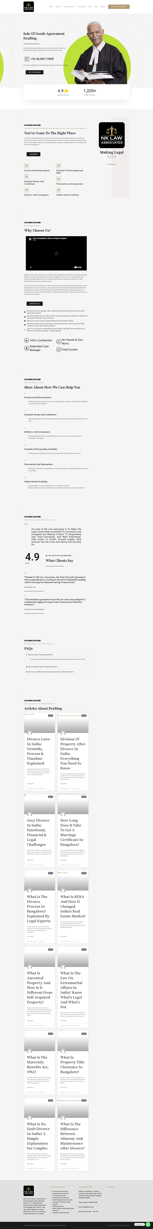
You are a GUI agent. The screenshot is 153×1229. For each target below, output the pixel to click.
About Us (58, 7)
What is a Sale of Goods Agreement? (40, 655)
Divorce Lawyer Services (60, 1191)
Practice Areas (68, 7)
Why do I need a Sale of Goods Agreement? (42, 667)
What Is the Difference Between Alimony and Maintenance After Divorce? (72, 1136)
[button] (119, 7)
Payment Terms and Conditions (34, 182)
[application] (74, 7)
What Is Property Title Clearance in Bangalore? (72, 1064)
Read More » (30, 783)
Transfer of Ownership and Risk (69, 171)
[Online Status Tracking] (58, 190)
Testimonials (82, 7)
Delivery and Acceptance (36, 195)
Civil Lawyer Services (59, 1195)
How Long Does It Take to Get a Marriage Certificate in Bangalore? (71, 832)
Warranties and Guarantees (69, 184)
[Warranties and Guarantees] (58, 179)
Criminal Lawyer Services (60, 1193)
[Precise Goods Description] (26, 165)
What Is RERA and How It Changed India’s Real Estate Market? (73, 906)
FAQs (90, 7)
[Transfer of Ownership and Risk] (58, 165)
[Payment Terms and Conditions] (26, 176)
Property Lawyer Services (61, 1198)
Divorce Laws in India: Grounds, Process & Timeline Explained (38, 751)
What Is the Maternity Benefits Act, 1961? (38, 1064)
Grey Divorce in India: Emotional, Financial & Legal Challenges (38, 832)
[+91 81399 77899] (27, 59)
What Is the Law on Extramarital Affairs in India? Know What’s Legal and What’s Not (71, 990)
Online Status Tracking (67, 195)
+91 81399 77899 (42, 59)
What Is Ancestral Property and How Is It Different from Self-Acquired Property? (39, 988)
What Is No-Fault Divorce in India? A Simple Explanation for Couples (38, 1136)
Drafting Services (58, 1206)
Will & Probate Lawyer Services (62, 1200)
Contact (102, 7)
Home (51, 7)
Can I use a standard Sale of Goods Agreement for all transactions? (51, 672)
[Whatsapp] (148, 1224)
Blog (96, 7)
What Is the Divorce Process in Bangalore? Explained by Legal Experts (38, 908)
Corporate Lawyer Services (61, 1212)
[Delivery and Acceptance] (26, 190)
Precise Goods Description (37, 170)
